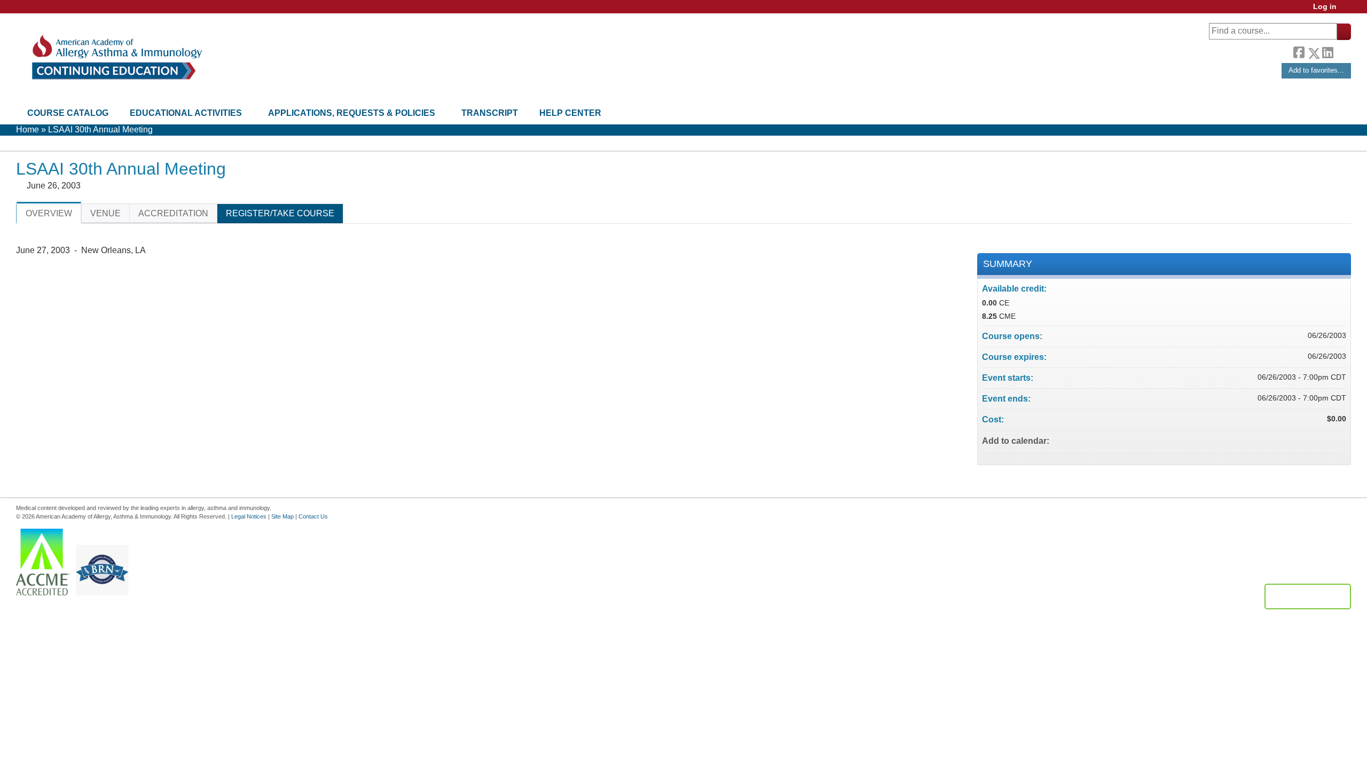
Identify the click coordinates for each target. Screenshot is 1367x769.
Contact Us (313, 516)
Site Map (282, 516)
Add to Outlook (1337, 440)
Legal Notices (248, 516)
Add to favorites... (1316, 70)
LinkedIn (1327, 51)
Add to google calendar (1296, 440)
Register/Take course (280, 213)
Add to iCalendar (1323, 440)
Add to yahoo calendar (1310, 440)
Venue (105, 213)
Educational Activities (186, 112)
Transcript (489, 112)
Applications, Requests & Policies (351, 112)
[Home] (116, 57)
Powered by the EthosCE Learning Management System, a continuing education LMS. (1307, 596)
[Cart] (1348, 10)
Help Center (570, 112)
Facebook (1298, 51)
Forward (1342, 50)
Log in (1325, 7)
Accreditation (173, 213)
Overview (49, 213)
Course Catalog (67, 112)
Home (27, 129)
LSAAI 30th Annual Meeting (100, 129)
